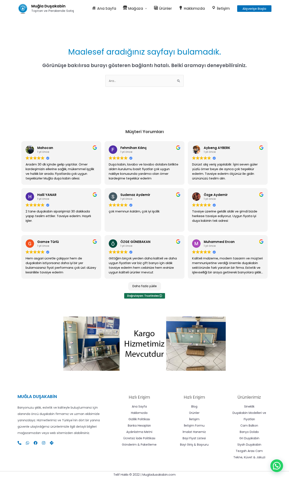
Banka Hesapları (139, 425)
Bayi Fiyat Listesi (194, 438)
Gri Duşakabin (249, 438)
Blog (194, 406)
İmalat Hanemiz (194, 432)
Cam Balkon (249, 425)
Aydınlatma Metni (139, 432)
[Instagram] (43, 443)
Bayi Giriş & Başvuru (194, 444)
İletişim (194, 419)
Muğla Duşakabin (48, 6)
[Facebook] (35, 443)
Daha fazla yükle (144, 286)
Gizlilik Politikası (139, 419)
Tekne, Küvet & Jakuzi (249, 457)
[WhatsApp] (27, 443)
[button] (254, 8)
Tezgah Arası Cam (249, 451)
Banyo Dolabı (249, 432)
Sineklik (249, 406)
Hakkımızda (139, 413)
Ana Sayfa (139, 406)
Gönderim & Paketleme (139, 444)
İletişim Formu (194, 425)
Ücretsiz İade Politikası (139, 438)
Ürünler (194, 413)
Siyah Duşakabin (249, 444)
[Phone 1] (19, 443)
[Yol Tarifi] (52, 443)
